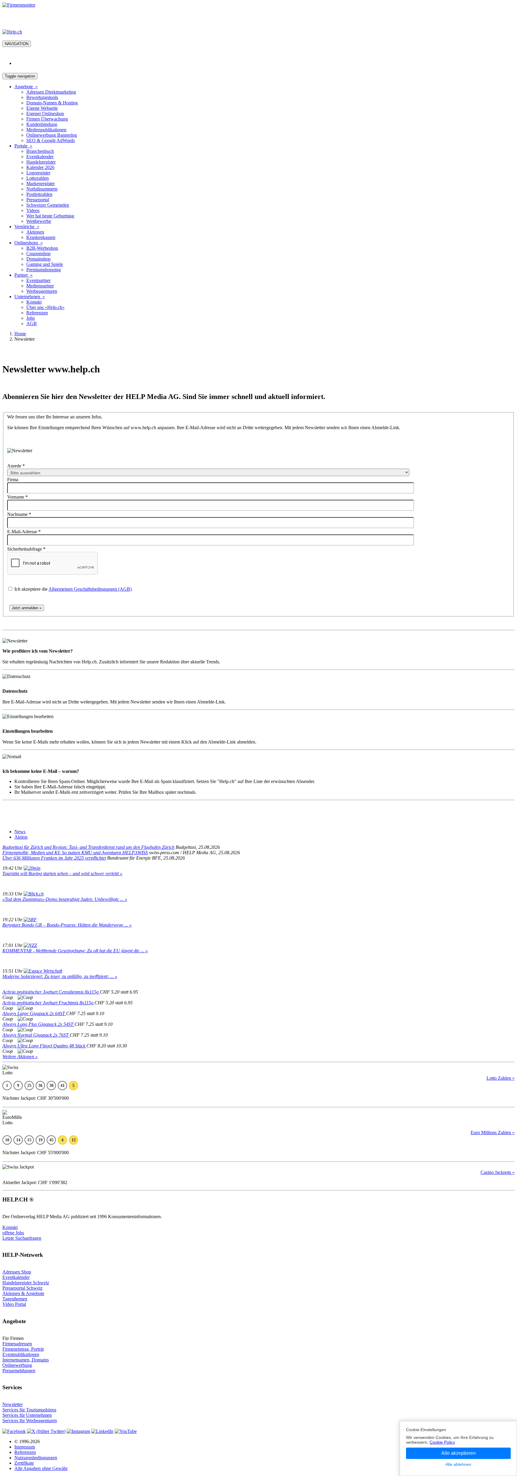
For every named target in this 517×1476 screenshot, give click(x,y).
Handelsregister (41, 161)
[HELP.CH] (12, 31)
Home (20, 333)
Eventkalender (40, 156)
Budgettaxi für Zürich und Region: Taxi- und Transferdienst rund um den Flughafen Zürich (88, 847)
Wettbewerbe (38, 221)
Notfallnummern (41, 188)
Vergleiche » (26, 226)
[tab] (19, 831)
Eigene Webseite (42, 108)
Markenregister (40, 183)
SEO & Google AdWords (50, 140)
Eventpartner (38, 280)
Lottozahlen (37, 178)
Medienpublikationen (46, 129)
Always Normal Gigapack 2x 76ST (36, 1035)
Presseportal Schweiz (22, 1288)
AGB (31, 323)
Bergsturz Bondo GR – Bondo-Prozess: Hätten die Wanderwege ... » (67, 924)
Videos (32, 210)
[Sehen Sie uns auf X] (46, 1431)
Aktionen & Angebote (23, 1293)
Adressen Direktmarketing (51, 92)
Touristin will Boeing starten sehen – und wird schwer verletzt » (62, 873)
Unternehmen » (29, 296)
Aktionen (35, 231)
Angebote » (26, 86)
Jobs (30, 318)
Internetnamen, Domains (25, 1359)
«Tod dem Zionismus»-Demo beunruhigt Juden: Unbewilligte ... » (64, 899)
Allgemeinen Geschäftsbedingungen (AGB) (90, 589)
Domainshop (38, 258)
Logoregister (38, 172)
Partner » (23, 275)
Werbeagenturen (41, 291)
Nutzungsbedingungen (35, 1457)
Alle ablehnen (458, 1464)
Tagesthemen (14, 1298)
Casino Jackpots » (497, 1172)
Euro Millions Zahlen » (493, 1132)
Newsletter (12, 1404)
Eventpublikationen (20, 1354)
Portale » (23, 145)
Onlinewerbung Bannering (51, 135)
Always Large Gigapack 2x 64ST (34, 1013)
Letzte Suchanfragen (21, 1238)
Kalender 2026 (40, 167)
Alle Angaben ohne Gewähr (41, 1468)
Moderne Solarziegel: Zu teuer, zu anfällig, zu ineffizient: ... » (59, 976)
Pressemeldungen (18, 1370)
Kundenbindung (41, 124)
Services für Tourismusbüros (29, 1409)
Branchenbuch (40, 151)
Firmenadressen (17, 1343)
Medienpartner (40, 285)
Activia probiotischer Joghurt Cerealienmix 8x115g (51, 991)
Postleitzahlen (39, 194)
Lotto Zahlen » (500, 1078)
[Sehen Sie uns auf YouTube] (126, 1431)
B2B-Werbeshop (42, 248)
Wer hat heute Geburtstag (50, 215)
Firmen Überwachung (47, 118)
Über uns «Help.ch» (45, 307)
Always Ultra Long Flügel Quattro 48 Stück (44, 1045)
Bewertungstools (42, 97)
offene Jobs (13, 1232)
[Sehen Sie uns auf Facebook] (14, 1431)
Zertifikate (24, 1463)
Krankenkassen (40, 237)
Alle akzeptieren (458, 1453)
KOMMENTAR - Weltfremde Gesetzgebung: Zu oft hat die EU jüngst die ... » (75, 950)
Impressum (24, 1446)
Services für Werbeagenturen (29, 1420)
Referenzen (37, 312)
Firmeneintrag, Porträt (23, 1349)
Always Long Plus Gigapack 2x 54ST (38, 1024)
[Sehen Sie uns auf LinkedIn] (102, 1431)
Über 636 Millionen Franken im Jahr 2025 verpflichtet (54, 857)
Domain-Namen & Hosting (52, 102)
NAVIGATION (16, 44)
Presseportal (37, 199)
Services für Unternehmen (27, 1415)
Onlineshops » (28, 242)
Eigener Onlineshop (45, 113)
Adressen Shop (16, 1271)
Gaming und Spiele (44, 264)
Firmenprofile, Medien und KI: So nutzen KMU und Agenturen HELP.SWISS (75, 852)
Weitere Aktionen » (20, 1056)
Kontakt (34, 301)
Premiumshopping (43, 269)
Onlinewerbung (17, 1365)
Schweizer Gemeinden (47, 205)
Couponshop (38, 253)
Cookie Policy (442, 1442)
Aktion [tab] (21, 837)
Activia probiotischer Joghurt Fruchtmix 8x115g (48, 1002)
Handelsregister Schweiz (25, 1282)
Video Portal (14, 1304)
